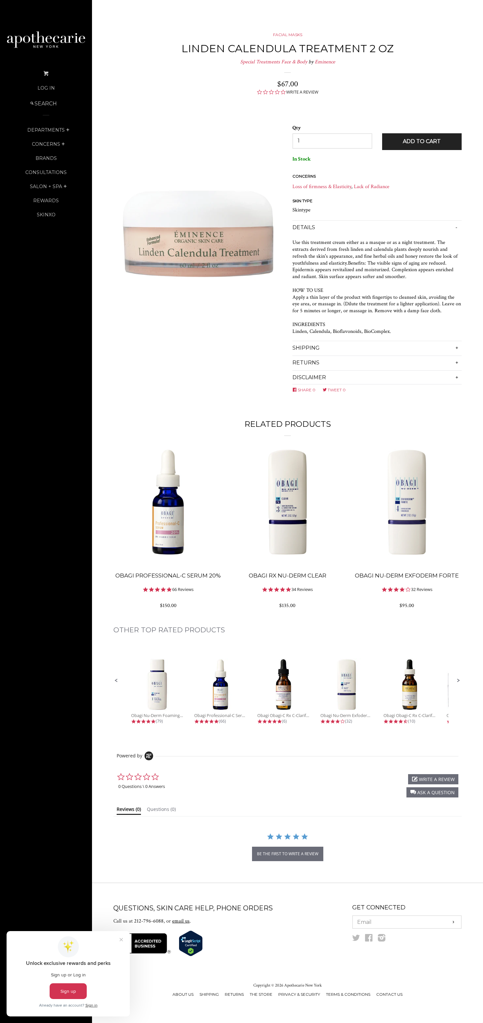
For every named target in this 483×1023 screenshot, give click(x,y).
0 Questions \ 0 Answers (141, 786)
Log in (46, 88)
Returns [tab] (305, 362)
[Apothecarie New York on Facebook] (369, 939)
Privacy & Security (299, 994)
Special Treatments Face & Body (273, 61)
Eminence (325, 61)
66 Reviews (183, 589)
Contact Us (389, 994)
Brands (46, 158)
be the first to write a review (287, 854)
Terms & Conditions (348, 994)
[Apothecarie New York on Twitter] (356, 939)
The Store (261, 994)
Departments (46, 130)
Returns (234, 994)
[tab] (129, 810)
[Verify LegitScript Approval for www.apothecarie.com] (191, 954)
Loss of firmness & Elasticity (321, 186)
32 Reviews (421, 589)
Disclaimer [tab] (309, 377)
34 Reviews (302, 589)
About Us (183, 994)
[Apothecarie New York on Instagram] (382, 939)
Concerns (46, 144)
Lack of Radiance (371, 186)
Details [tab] (303, 227)
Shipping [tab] (306, 348)
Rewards (46, 201)
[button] (116, 681)
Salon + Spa (46, 186)
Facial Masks (287, 34)
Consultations (46, 172)
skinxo (46, 215)
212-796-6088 (149, 921)
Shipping (209, 994)
